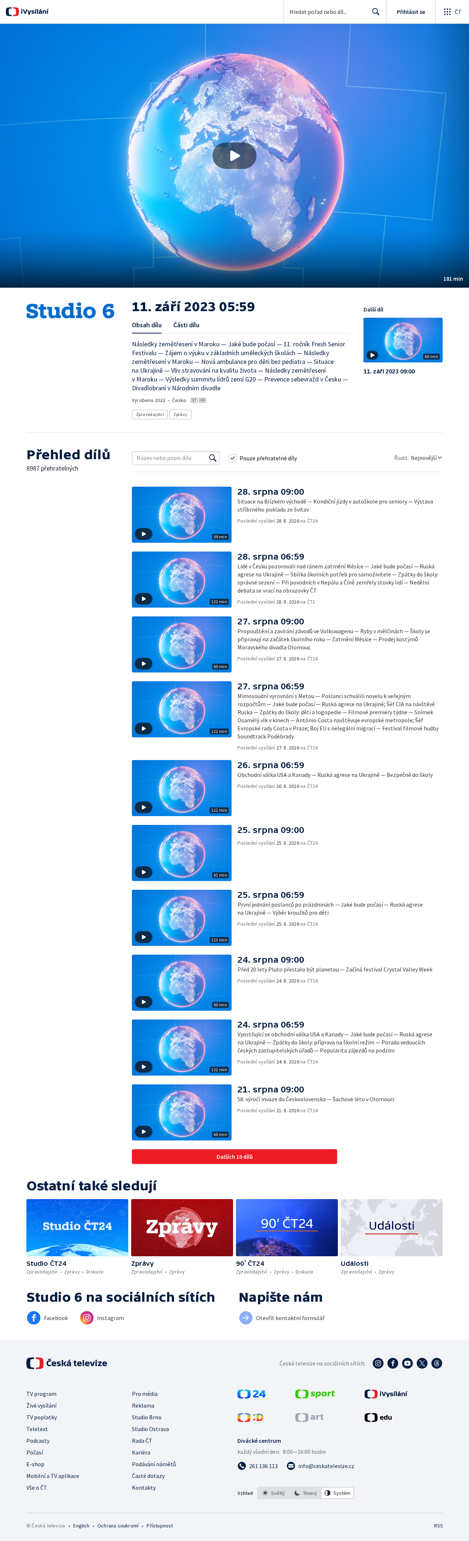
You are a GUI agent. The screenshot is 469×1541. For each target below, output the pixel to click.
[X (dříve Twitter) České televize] (422, 1363)
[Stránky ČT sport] (315, 1396)
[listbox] (305, 1493)
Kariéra (141, 1452)
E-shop (35, 1464)
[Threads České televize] (437, 1363)
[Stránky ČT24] (251, 1396)
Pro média (145, 1393)
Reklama (143, 1405)
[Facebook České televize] (393, 1363)
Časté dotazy (148, 1475)
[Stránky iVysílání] (386, 1396)
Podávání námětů (154, 1464)
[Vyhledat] (212, 458)
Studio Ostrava (150, 1429)
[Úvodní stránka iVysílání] (34, 11)
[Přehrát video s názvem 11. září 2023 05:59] (234, 156)
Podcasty (37, 1440)
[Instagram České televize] (378, 1363)
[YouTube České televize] (407, 1363)
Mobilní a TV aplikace (52, 1475)
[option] (273, 1493)
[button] (234, 156)
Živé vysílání (41, 1405)
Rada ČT (142, 1440)
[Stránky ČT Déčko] (250, 1419)
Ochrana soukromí (118, 1525)
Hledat (376, 11)
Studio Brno (147, 1417)
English (81, 1525)
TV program (41, 1393)
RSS (438, 1525)
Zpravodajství (150, 414)
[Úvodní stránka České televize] (67, 1363)
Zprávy (180, 414)
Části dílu (186, 325)
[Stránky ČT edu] (378, 1419)
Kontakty (144, 1487)
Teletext (37, 1429)
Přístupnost (160, 1525)
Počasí (34, 1452)
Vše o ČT (36, 1487)
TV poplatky (41, 1417)
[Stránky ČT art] (309, 1419)
